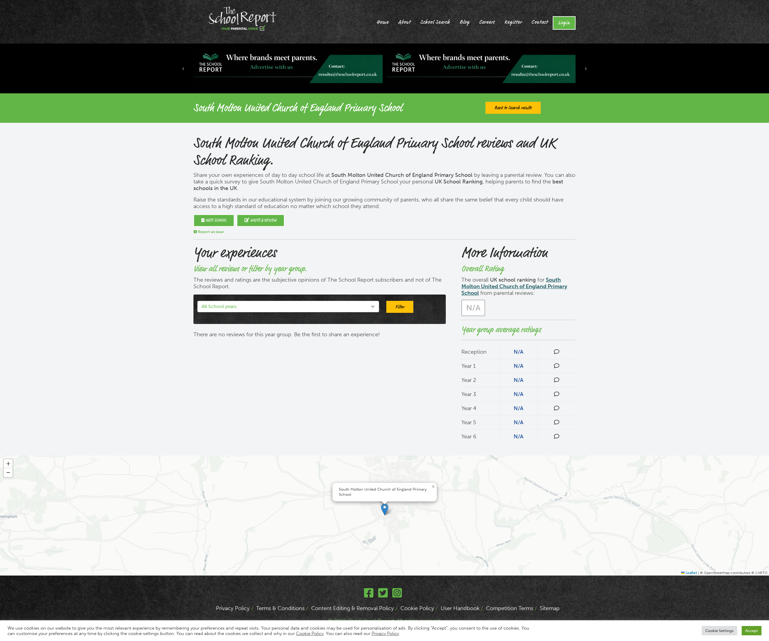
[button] (384, 509)
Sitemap (550, 608)
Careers (487, 22)
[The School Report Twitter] (383, 595)
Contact (539, 22)
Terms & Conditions (280, 608)
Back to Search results (513, 107)
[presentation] (183, 68)
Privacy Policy (233, 608)
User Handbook (460, 608)
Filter (399, 306)
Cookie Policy (417, 608)
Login (564, 23)
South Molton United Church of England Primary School (514, 286)
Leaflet (691, 573)
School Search (435, 22)
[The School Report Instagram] (397, 595)
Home (383, 22)
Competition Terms (509, 608)
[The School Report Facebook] (369, 595)
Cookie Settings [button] (719, 630)
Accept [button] (751, 630)
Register (513, 22)
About (404, 22)
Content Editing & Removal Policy (352, 608)
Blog (465, 22)
